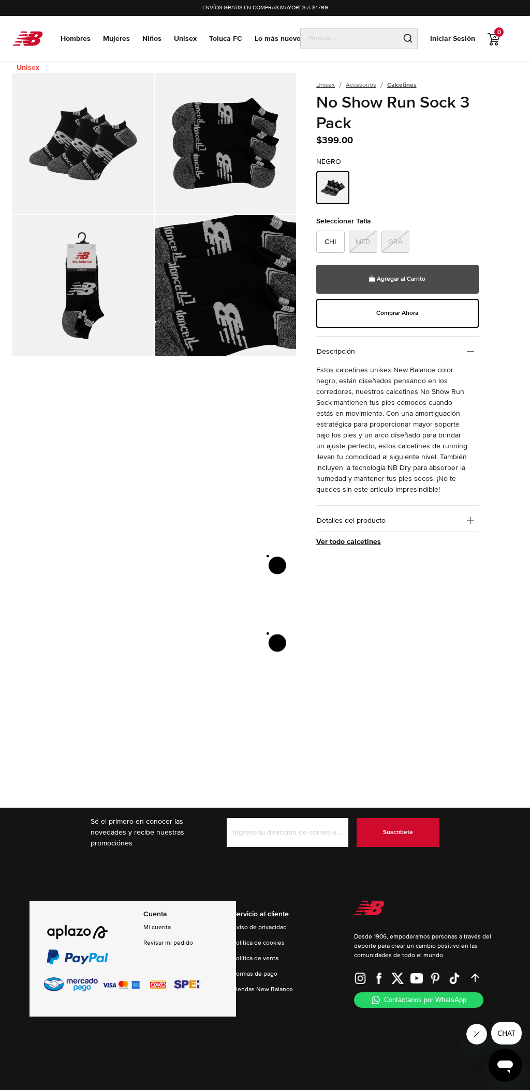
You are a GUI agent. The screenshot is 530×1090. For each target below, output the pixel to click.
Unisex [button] (185, 38)
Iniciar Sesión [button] (452, 38)
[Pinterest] (435, 978)
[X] (397, 978)
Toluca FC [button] (225, 38)
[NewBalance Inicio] (27, 38)
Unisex (28, 67)
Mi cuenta (157, 927)
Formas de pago (254, 974)
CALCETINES (402, 85)
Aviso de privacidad (259, 927)
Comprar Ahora (397, 313)
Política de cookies (258, 943)
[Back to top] (475, 978)
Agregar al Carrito (400, 279)
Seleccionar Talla (343, 221)
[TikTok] (454, 978)
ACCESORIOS (361, 85)
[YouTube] (416, 978)
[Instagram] (360, 978)
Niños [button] (151, 38)
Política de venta (255, 958)
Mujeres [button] (116, 38)
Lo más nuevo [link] (278, 38)
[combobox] (350, 38)
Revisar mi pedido (168, 943)
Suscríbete (398, 832)
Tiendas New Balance (262, 989)
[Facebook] (379, 978)
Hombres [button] (76, 38)
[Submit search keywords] (408, 39)
